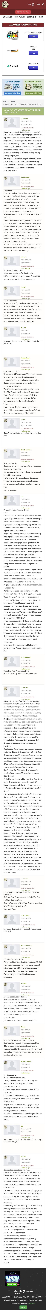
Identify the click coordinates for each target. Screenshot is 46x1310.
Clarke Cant (25, 177)
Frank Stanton (26, 450)
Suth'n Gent (25, 915)
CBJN (40, 17)
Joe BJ (23, 287)
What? (23, 327)
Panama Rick (26, 657)
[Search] (43, 4)
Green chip (31, 17)
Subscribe (7, 17)
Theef (23, 1027)
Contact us (37, 1297)
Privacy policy (21, 1297)
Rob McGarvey (26, 945)
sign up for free (23, 12)
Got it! (23, 1307)
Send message (25, 130)
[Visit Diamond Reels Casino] (12, 1280)
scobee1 (23, 983)
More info (32, 1303)
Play (33, 36)
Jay (22, 496)
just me (23, 257)
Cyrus (23, 419)
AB (22, 1126)
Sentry (23, 1156)
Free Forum (19, 17)
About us (7, 1297)
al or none (24, 118)
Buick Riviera (26, 1061)
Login (29, 4)
